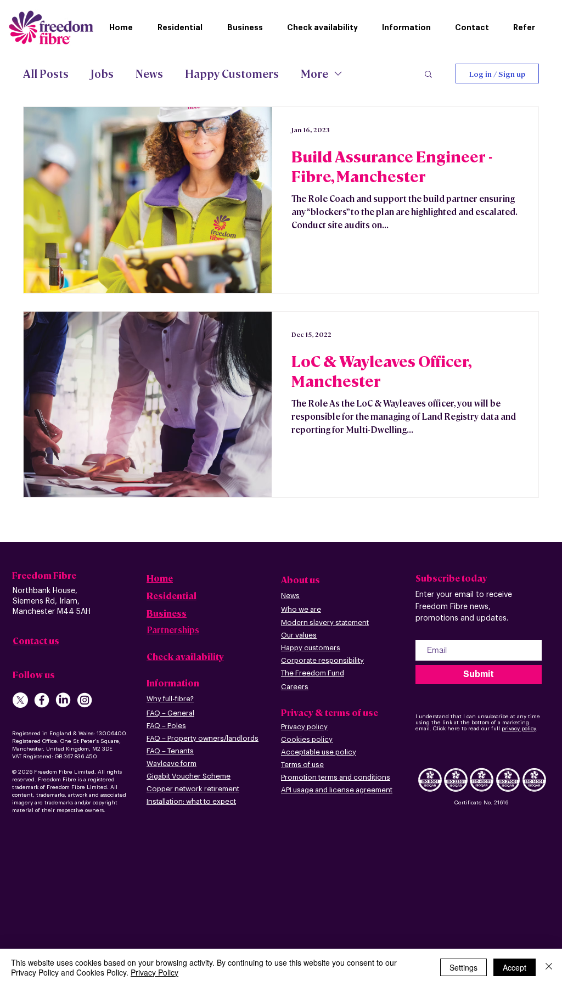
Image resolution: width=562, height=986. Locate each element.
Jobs (102, 73)
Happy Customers (232, 73)
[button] (410, 27)
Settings (463, 967)
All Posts (46, 73)
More (314, 73)
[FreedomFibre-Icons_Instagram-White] (84, 700)
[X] (20, 700)
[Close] (548, 967)
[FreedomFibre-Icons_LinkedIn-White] (63, 700)
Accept (514, 967)
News (149, 73)
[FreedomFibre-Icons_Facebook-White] (41, 700)
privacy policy (519, 728)
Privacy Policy (154, 972)
